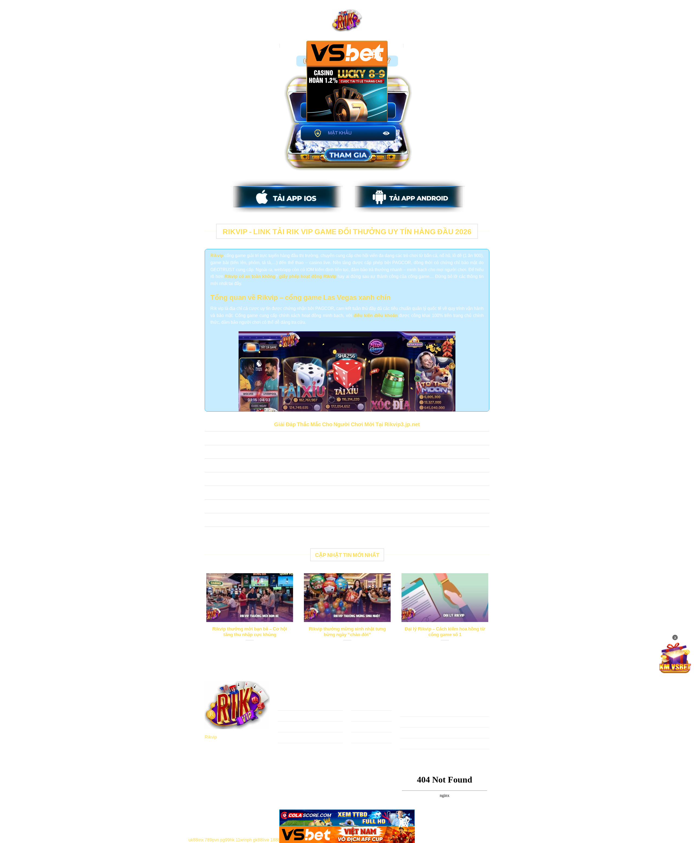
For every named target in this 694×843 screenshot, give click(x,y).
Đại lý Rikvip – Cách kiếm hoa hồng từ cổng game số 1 (445, 631)
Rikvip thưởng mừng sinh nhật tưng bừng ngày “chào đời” (347, 631)
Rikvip (211, 736)
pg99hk (227, 839)
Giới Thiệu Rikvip (299, 45)
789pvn (212, 839)
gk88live (261, 839)
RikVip (271, 45)
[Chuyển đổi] (210, 439)
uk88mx (196, 839)
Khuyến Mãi (418, 45)
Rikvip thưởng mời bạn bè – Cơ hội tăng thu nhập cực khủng (249, 631)
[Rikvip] (347, 20)
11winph (244, 839)
